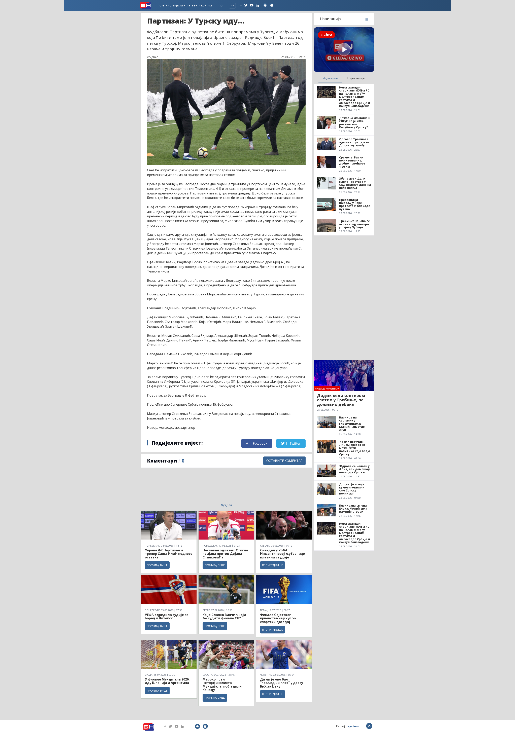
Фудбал (226, 505)
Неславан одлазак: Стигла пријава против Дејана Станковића (225, 553)
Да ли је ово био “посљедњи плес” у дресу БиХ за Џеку (281, 683)
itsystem (352, 726)
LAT (222, 5)
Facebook (259, 443)
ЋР (232, 5)
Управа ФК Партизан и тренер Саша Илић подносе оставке (168, 553)
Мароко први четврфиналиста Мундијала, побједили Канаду (222, 684)
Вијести (178, 5)
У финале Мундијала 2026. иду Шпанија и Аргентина (167, 681)
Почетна (163, 5)
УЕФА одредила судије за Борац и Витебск (166, 617)
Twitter (295, 443)
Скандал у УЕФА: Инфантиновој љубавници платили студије (282, 553)
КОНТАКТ (206, 5)
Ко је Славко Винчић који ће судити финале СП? (224, 617)
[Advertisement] (193, 488)
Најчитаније (356, 78)
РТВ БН (193, 5)
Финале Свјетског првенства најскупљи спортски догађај (278, 618)
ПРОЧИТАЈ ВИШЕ (157, 565)
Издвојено (330, 78)
